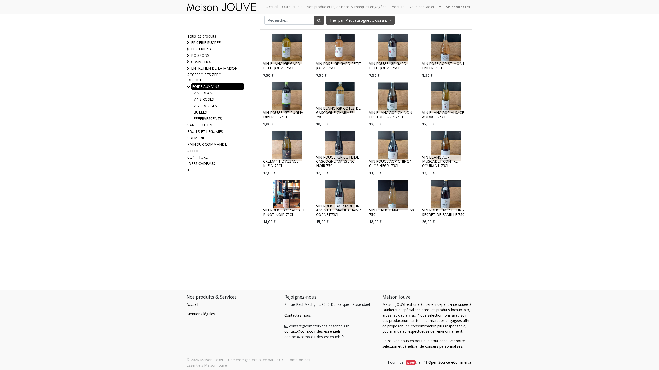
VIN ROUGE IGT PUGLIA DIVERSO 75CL (283, 114)
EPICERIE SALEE (204, 49)
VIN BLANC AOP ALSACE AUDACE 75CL (443, 114)
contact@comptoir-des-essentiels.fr (314, 331)
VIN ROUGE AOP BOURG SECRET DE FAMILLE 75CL (444, 212)
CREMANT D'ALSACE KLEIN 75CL (280, 163)
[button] (440, 7)
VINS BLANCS (205, 92)
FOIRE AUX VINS (205, 86)
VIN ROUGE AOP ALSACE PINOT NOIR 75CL (284, 212)
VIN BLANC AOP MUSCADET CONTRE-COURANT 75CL (440, 161)
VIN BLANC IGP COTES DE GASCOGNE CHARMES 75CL (338, 112)
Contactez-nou (296, 315)
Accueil (192, 304)
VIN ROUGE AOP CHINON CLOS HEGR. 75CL (390, 163)
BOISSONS (200, 55)
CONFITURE (197, 157)
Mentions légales (201, 313)
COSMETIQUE (202, 61)
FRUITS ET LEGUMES (205, 131)
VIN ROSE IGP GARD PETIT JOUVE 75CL (338, 65)
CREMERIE (196, 137)
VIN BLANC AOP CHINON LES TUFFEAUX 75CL (390, 114)
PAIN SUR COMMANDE (207, 144)
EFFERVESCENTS (208, 118)
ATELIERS (195, 150)
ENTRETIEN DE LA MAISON (214, 68)
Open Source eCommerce (450, 362)
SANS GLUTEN (199, 125)
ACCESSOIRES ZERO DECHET (204, 77)
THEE (191, 170)
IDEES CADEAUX (201, 163)
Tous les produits (201, 36)
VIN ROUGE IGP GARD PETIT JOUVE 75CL (387, 65)
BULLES (200, 112)
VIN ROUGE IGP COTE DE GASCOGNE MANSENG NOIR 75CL (337, 161)
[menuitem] (272, 7)
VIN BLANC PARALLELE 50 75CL (391, 212)
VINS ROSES (204, 99)
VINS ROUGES (205, 105)
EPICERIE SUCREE (206, 42)
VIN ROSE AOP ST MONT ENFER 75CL (443, 65)
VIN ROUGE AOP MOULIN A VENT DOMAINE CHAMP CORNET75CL (338, 210)
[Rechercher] (319, 20)
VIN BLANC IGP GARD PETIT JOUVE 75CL (281, 65)
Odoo (411, 362)
